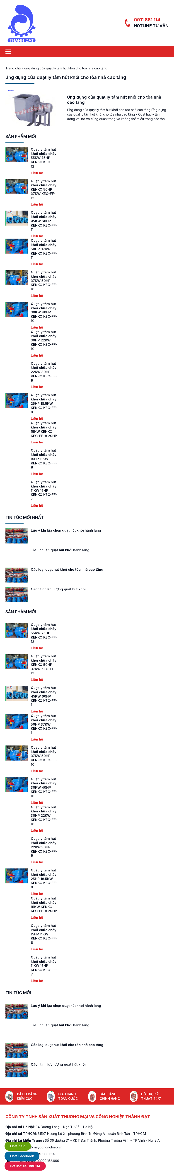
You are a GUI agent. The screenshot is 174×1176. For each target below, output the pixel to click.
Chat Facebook (22, 1156)
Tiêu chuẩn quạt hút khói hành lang (60, 550)
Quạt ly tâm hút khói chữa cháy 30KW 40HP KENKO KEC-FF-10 (44, 312)
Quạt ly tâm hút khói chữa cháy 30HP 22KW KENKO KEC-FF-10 (44, 340)
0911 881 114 (147, 19)
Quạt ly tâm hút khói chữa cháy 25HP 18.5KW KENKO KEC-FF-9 (44, 403)
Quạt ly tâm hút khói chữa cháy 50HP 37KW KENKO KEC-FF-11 (44, 249)
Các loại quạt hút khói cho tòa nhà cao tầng (67, 569)
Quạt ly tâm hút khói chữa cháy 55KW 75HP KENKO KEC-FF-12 (44, 157)
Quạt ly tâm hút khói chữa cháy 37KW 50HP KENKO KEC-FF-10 (44, 280)
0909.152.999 (48, 1161)
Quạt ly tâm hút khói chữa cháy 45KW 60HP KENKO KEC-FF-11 (44, 221)
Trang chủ (13, 68)
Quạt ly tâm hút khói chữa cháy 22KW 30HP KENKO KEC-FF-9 (44, 372)
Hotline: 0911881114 (25, 1166)
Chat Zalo (17, 1146)
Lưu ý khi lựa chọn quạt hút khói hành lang (66, 530)
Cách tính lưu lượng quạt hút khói (58, 589)
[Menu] (8, 52)
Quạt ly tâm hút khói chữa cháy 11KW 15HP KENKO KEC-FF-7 (44, 490)
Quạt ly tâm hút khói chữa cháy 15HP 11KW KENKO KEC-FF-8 (44, 458)
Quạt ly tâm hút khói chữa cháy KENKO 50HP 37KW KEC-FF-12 (43, 189)
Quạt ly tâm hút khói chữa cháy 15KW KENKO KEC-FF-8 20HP (44, 429)
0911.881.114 (46, 1154)
